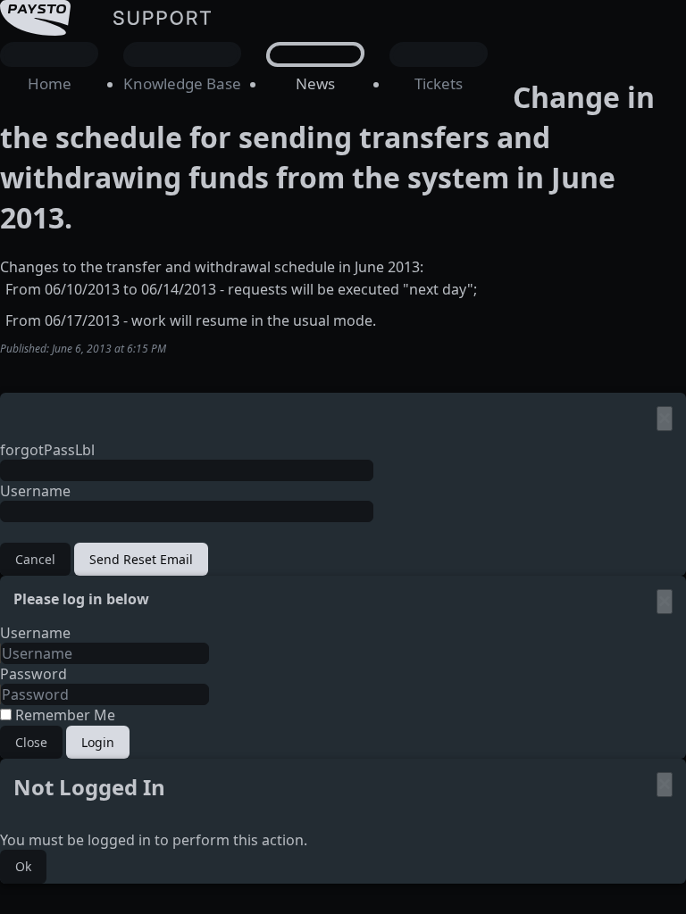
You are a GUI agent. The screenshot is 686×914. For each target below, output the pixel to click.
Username (35, 491)
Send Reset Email (141, 559)
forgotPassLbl (47, 450)
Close (31, 742)
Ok (23, 866)
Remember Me (63, 715)
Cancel (35, 559)
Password (33, 674)
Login (97, 742)
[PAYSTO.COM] (129, 69)
